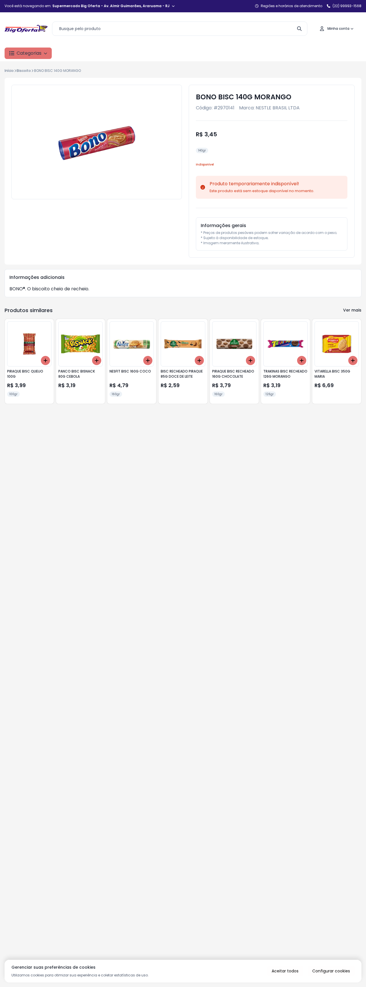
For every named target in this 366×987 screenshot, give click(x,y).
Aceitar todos (285, 971)
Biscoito (24, 70)
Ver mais (352, 310)
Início (9, 70)
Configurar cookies (331, 971)
